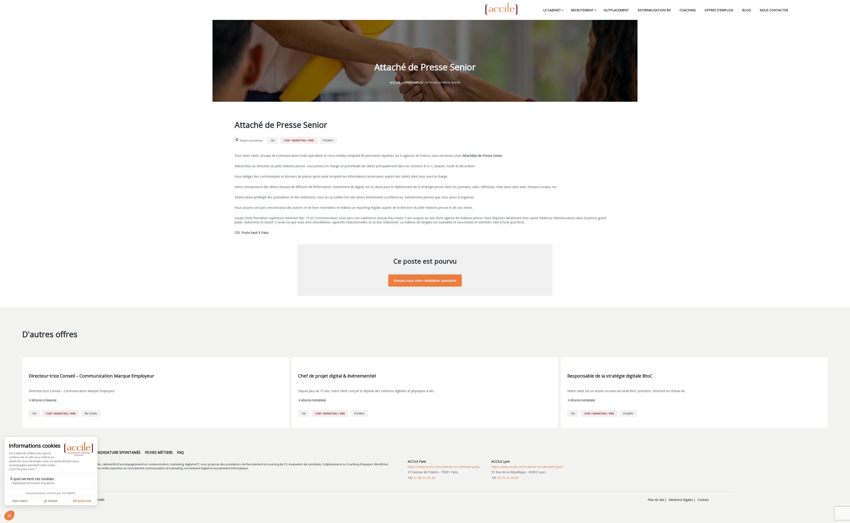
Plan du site (656, 500)
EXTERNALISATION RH (654, 10)
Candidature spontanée (117, 452)
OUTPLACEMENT (616, 10)
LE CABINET (552, 10)
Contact (703, 500)
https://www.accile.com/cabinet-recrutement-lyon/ (527, 467)
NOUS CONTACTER (774, 10)
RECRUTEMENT (582, 10)
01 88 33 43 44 (424, 478)
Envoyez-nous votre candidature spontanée (425, 280)
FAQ (180, 452)
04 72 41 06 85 (508, 478)
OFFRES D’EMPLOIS (719, 10)
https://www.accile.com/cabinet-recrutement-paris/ (444, 467)
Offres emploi (413, 82)
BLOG (746, 10)
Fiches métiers (159, 452)
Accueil (395, 82)
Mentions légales (681, 500)
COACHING (688, 10)
